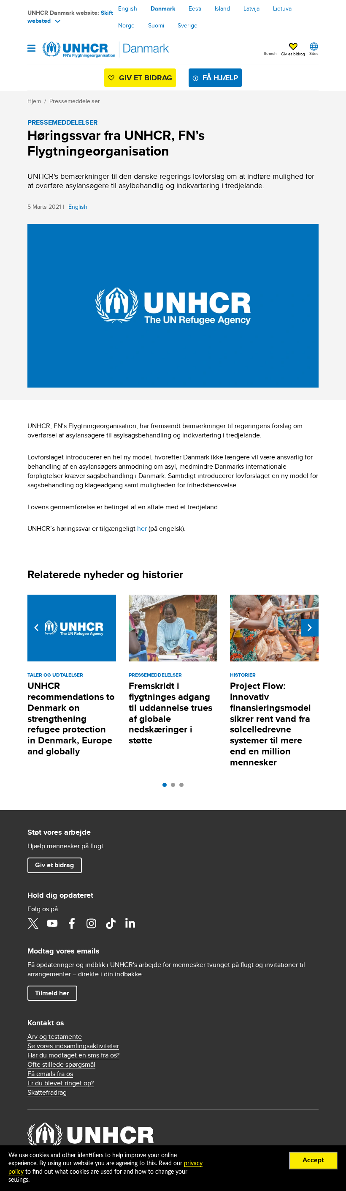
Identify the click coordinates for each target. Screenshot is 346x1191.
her (142, 528)
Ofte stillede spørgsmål (61, 1064)
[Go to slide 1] (166, 787)
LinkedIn (129, 923)
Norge (126, 25)
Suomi (156, 25)
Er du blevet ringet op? (60, 1083)
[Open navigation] (31, 49)
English (127, 8)
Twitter (32, 923)
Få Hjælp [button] (220, 77)
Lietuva (282, 8)
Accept (313, 1160)
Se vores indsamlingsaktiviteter (73, 1046)
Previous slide (36, 627)
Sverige (187, 25)
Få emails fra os (50, 1074)
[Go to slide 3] (183, 787)
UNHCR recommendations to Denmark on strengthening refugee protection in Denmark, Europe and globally (71, 719)
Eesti (195, 8)
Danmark (163, 8)
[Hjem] (70, 49)
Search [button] (270, 53)
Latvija (251, 8)
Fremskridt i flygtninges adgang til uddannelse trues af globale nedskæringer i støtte (170, 713)
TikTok (110, 923)
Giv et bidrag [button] (293, 54)
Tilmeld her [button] (52, 993)
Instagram (91, 923)
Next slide (310, 627)
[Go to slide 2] (175, 787)
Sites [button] (314, 53)
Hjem (34, 101)
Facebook (71, 923)
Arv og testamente (54, 1036)
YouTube (52, 923)
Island (222, 8)
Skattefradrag (47, 1092)
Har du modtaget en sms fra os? (73, 1055)
